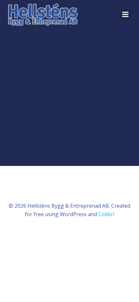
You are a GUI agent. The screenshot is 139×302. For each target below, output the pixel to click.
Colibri (106, 214)
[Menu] (125, 14)
